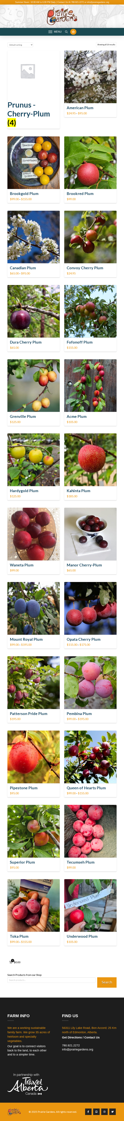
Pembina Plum (79, 713)
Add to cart (92, 332)
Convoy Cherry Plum (85, 268)
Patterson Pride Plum (28, 713)
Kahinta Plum (78, 490)
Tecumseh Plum (80, 862)
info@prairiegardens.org (77, 1049)
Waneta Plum (21, 565)
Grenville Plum (23, 416)
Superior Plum (22, 862)
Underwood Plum (82, 936)
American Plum (80, 107)
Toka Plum (19, 936)
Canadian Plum (23, 268)
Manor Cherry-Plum (84, 565)
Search (107, 982)
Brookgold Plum (24, 193)
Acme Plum (77, 416)
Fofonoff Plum (80, 342)
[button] (55, 31)
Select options (91, 98)
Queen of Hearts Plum (86, 788)
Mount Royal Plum (26, 639)
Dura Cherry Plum (25, 342)
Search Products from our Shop (24, 974)
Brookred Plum (80, 193)
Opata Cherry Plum (83, 639)
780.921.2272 (71, 1045)
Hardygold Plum (24, 490)
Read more (90, 183)
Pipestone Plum (23, 788)
